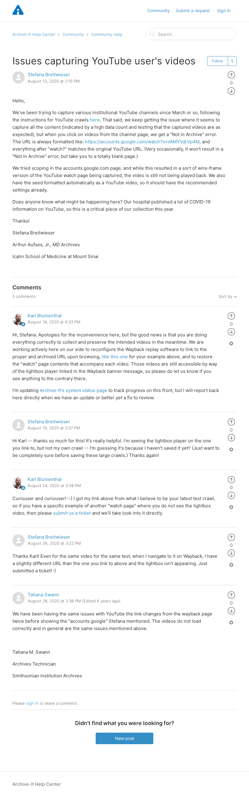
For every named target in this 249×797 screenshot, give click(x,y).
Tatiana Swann (43, 595)
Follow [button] (217, 61)
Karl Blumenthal (45, 315)
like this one (115, 356)
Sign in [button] (223, 10)
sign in (32, 703)
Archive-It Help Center (33, 34)
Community (158, 10)
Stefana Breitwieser (49, 74)
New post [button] (124, 738)
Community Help (106, 34)
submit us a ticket (72, 513)
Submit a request (193, 10)
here (95, 120)
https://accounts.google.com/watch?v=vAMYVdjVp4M (142, 142)
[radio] (231, 74)
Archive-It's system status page (73, 390)
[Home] (18, 14)
